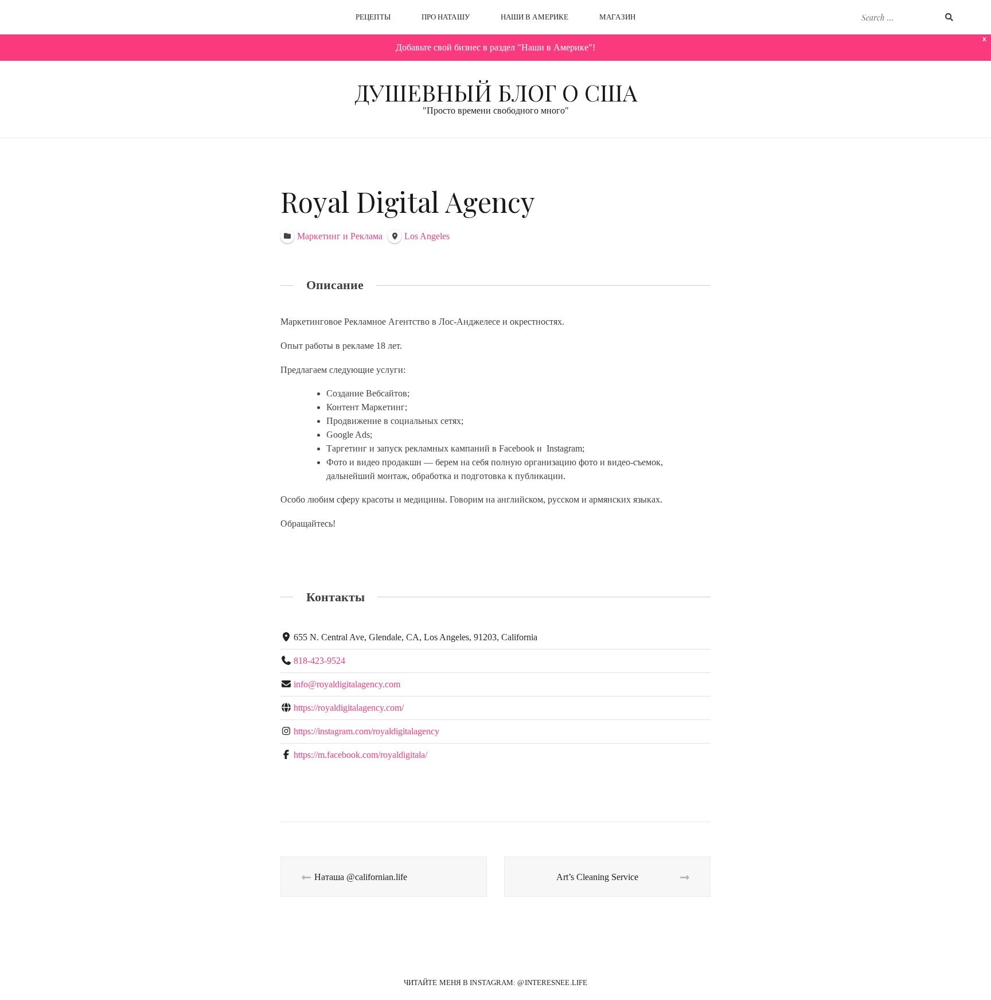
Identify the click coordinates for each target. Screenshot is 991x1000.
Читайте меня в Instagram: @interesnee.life (495, 982)
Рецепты (373, 17)
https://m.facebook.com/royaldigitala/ (360, 755)
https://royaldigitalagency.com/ (349, 708)
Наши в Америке (534, 17)
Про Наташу (446, 17)
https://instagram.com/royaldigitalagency (366, 731)
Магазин (617, 17)
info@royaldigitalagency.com (347, 684)
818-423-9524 (319, 661)
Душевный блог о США (495, 92)
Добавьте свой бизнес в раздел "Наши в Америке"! (495, 47)
